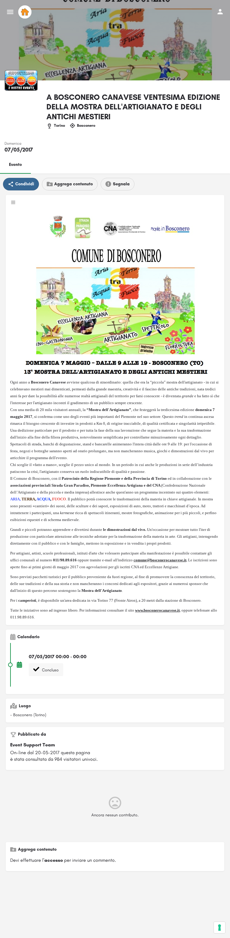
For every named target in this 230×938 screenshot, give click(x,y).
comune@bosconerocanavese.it (160, 560)
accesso (53, 860)
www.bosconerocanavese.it (157, 610)
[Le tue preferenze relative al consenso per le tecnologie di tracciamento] (219, 927)
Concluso (50, 670)
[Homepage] (25, 11)
